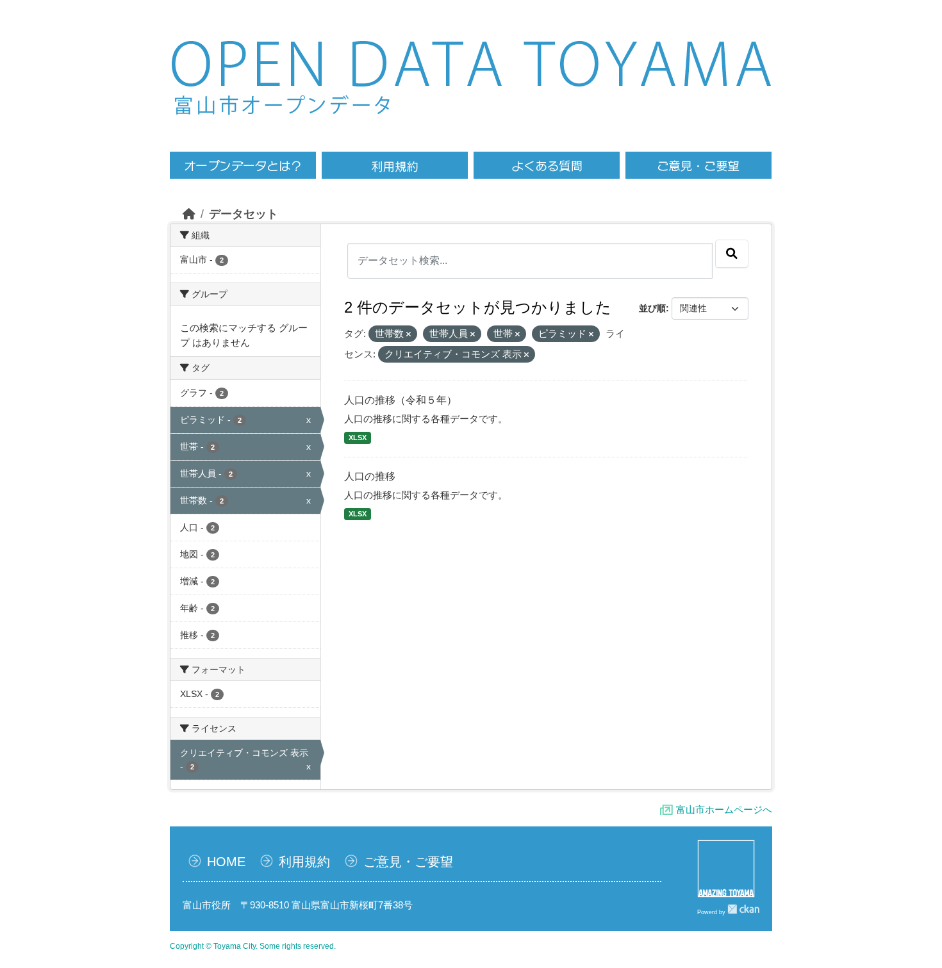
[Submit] (731, 254)
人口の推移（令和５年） (400, 400)
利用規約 (304, 862)
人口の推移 (369, 476)
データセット (243, 214)
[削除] (408, 334)
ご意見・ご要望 (408, 862)
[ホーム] (189, 214)
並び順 (652, 308)
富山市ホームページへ (724, 809)
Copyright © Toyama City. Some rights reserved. (253, 946)
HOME (226, 862)
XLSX (358, 437)
